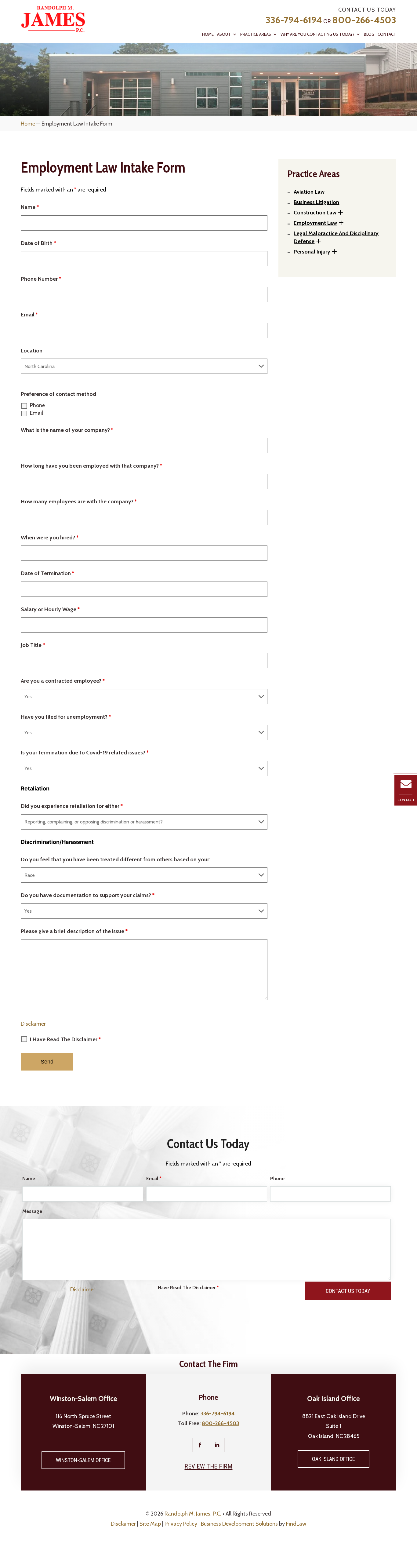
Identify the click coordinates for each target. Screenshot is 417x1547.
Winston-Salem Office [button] (83, 1460)
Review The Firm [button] (208, 1466)
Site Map (150, 1523)
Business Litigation (316, 202)
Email (29, 314)
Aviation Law (309, 191)
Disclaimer (33, 1023)
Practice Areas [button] (255, 34)
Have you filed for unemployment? (66, 716)
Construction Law (315, 212)
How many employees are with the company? (79, 501)
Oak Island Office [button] (333, 1459)
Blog (369, 34)
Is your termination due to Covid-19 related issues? (85, 752)
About (224, 34)
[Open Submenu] (340, 212)
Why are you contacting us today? (317, 34)
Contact (387, 34)
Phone (37, 405)
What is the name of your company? (67, 430)
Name (30, 207)
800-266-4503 (364, 20)
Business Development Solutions (239, 1523)
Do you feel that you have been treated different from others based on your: (115, 859)
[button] (411, 1503)
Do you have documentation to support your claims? (87, 895)
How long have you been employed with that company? (91, 465)
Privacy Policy (181, 1523)
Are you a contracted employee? (63, 680)
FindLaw (296, 1523)
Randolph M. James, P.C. (193, 1513)
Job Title (33, 645)
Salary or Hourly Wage (50, 609)
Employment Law (315, 223)
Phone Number (41, 278)
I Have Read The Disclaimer (65, 1039)
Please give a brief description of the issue (74, 931)
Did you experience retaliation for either (72, 806)
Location (31, 350)
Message (32, 1211)
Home (208, 34)
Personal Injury (312, 251)
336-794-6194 (294, 20)
